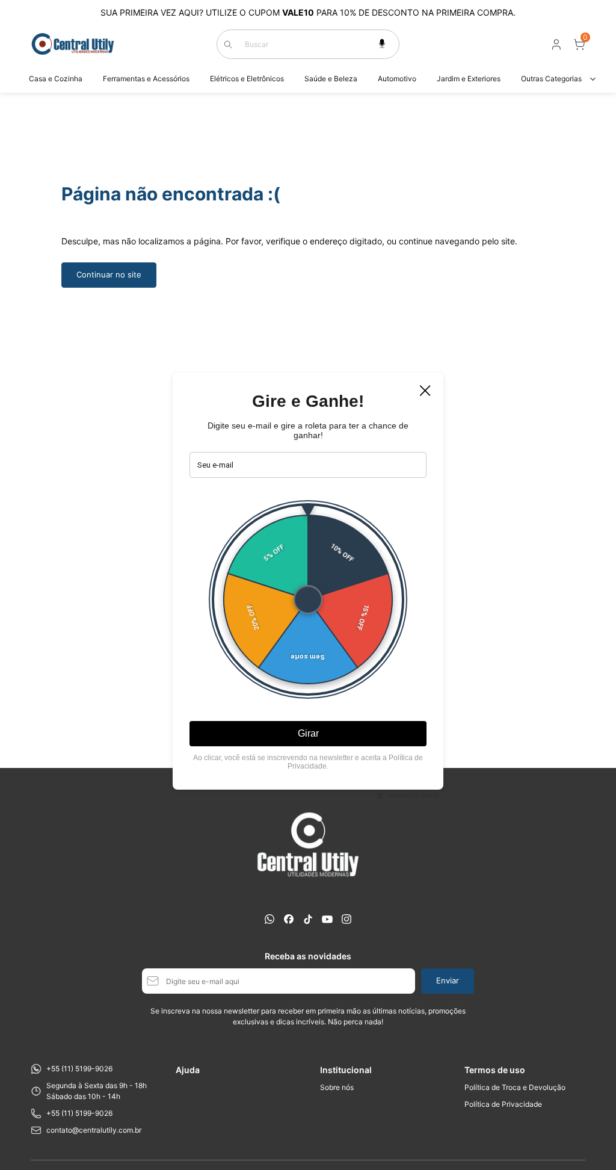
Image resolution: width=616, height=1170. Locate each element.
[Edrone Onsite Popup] (308, 585)
